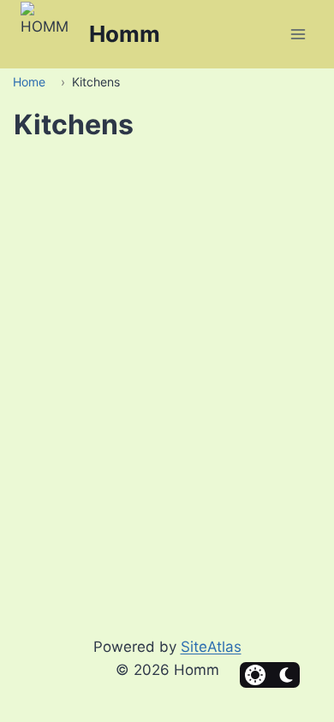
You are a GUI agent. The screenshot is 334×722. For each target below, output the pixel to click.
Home (29, 81)
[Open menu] (297, 34)
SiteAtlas (211, 646)
